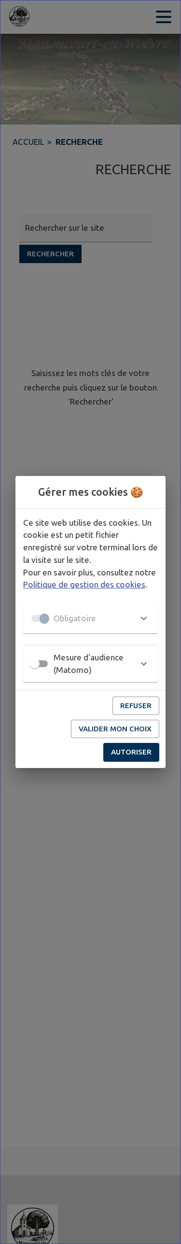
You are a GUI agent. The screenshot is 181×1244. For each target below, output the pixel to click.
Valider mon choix (115, 729)
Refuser (136, 705)
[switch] (35, 664)
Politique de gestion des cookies (84, 584)
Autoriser (131, 752)
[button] (90, 618)
